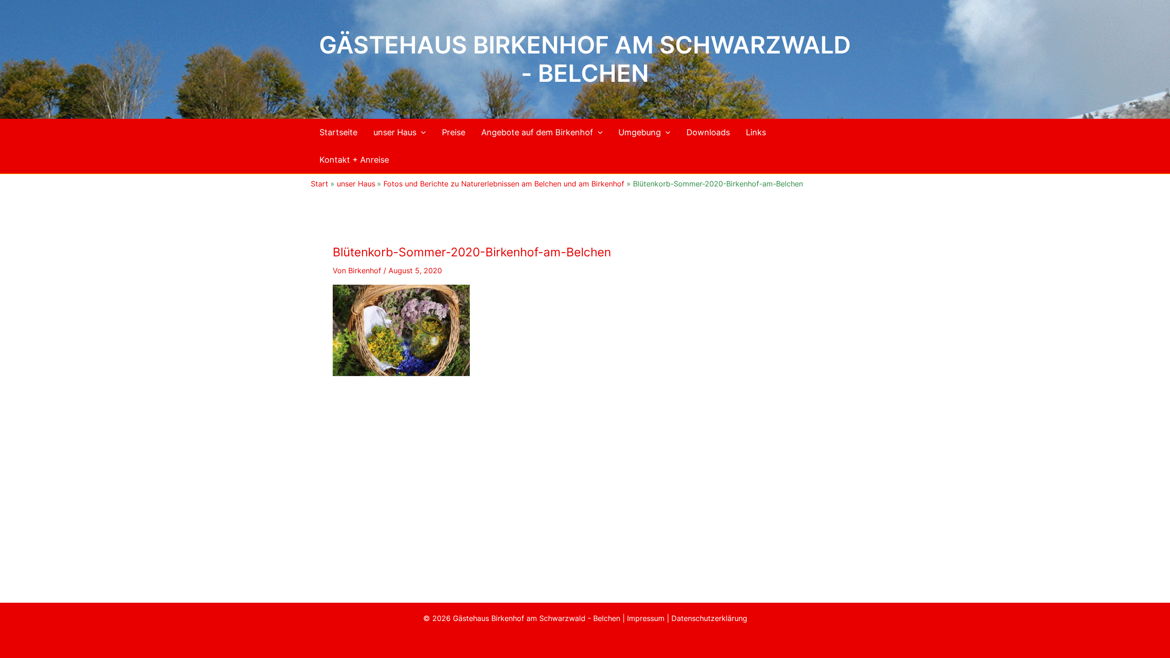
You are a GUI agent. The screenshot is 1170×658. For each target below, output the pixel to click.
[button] (421, 132)
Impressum (647, 618)
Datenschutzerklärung (709, 618)
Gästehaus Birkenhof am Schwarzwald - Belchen (585, 59)
